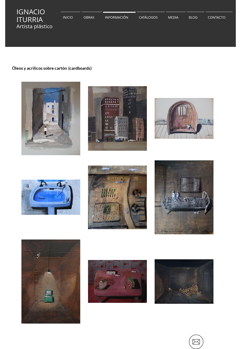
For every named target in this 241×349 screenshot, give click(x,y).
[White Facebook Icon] (209, 341)
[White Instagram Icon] (219, 341)
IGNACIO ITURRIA (30, 15)
